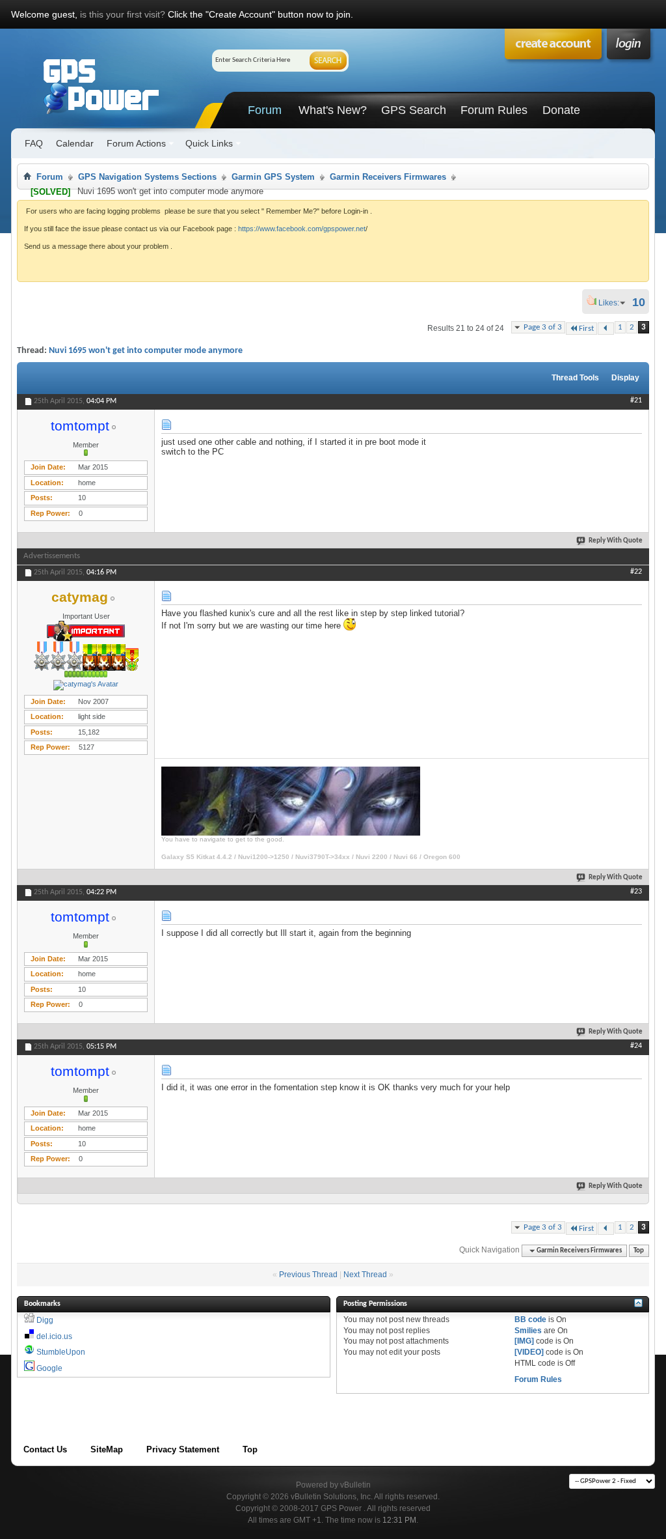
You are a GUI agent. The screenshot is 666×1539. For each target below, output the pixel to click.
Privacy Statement (182, 1449)
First (586, 328)
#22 (636, 572)
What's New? (333, 110)
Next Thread (365, 1274)
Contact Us (45, 1449)
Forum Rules (493, 110)
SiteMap (106, 1449)
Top (638, 1250)
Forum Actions (136, 143)
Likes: (612, 302)
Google (49, 1368)
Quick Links (209, 143)
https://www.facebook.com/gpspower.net (302, 229)
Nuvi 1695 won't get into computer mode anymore (146, 351)
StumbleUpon (60, 1352)
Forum (265, 110)
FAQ (34, 143)
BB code (530, 1319)
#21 (636, 400)
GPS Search (413, 110)
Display (625, 377)
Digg (44, 1320)
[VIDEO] (529, 1352)
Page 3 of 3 (543, 327)
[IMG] (524, 1341)
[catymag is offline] (86, 685)
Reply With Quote (616, 540)
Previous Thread (308, 1274)
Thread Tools (575, 377)
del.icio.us (54, 1336)
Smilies (528, 1330)
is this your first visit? (122, 14)
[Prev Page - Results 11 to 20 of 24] (606, 328)
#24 (636, 1046)
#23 (636, 892)
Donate (561, 110)
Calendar (75, 143)
